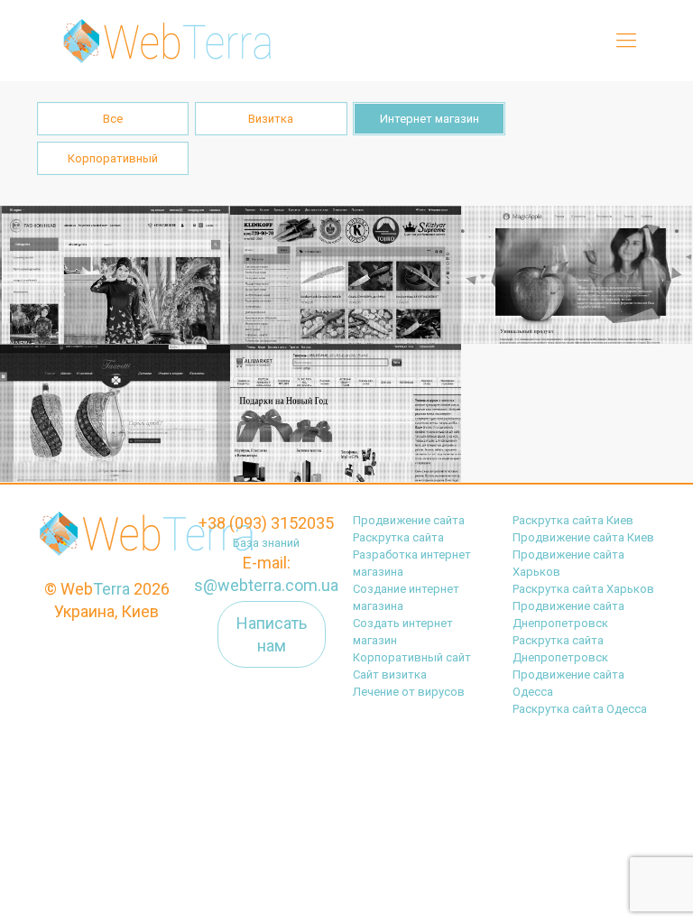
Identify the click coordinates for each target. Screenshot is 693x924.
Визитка (270, 118)
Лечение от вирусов (409, 691)
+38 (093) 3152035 (266, 522)
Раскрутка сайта (398, 537)
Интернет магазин (429, 118)
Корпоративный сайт (412, 657)
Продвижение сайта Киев (583, 537)
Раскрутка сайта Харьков (583, 589)
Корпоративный (113, 158)
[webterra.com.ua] (164, 40)
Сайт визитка (390, 674)
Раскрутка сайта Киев (573, 520)
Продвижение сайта (409, 520)
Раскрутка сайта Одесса (580, 709)
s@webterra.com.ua (266, 585)
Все (113, 118)
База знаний (266, 543)
